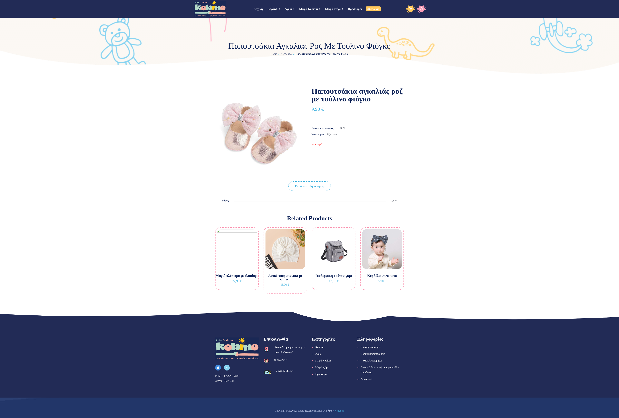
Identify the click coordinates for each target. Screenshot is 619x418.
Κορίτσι (319, 347)
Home (273, 53)
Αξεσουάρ (286, 53)
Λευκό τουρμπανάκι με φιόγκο (285, 277)
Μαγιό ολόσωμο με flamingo (237, 276)
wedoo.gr (339, 410)
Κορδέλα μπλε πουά (382, 276)
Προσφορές (321, 374)
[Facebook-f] (218, 367)
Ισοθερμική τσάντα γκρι (333, 276)
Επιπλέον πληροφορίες (309, 186)
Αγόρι (318, 353)
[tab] (309, 186)
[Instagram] (227, 367)
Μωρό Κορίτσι (323, 360)
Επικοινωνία (367, 379)
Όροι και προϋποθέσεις (373, 353)
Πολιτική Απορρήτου (371, 360)
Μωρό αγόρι (321, 367)
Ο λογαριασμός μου (371, 347)
